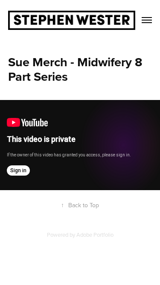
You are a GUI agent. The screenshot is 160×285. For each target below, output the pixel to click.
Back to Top (80, 205)
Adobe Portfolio (94, 234)
